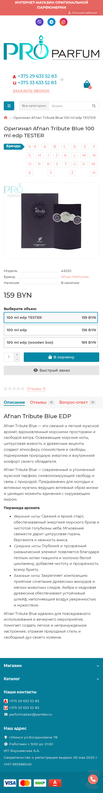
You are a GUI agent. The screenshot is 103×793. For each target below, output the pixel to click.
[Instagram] (64, 22)
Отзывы (41, 402)
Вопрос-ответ (76, 402)
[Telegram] (52, 22)
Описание (14, 402)
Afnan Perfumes (75, 277)
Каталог (12, 678)
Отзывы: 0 (36, 389)
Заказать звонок (31, 91)
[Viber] (40, 22)
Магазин (13, 665)
